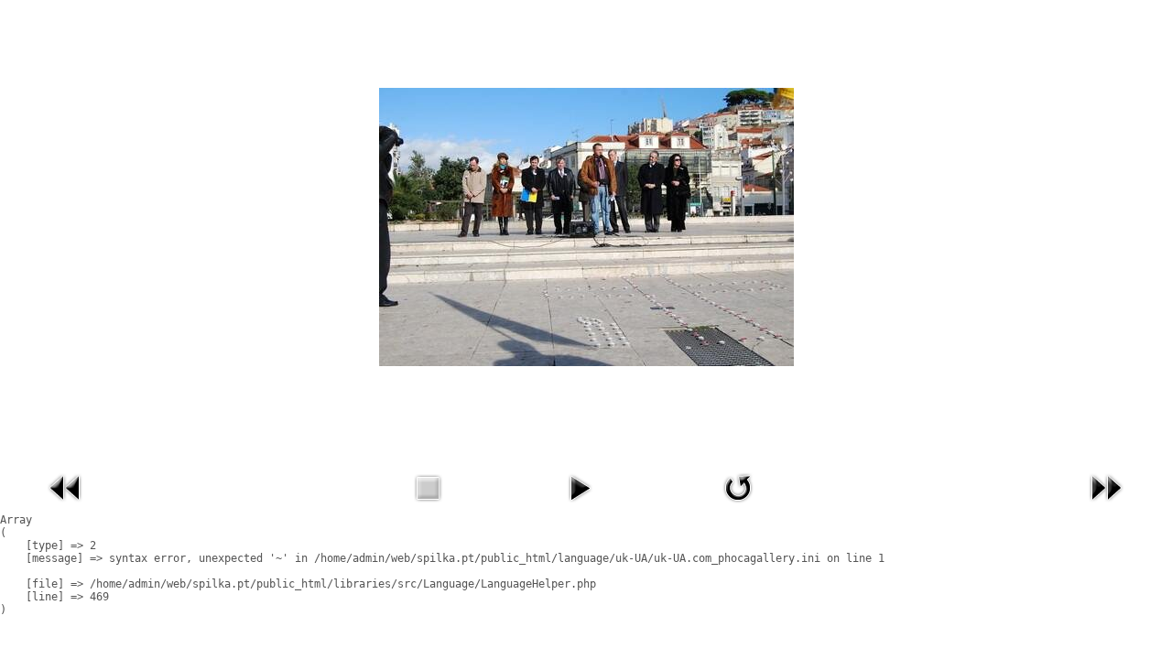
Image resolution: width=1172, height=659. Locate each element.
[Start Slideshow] (580, 506)
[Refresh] (738, 506)
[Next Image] (1106, 506)
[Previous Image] (66, 506)
